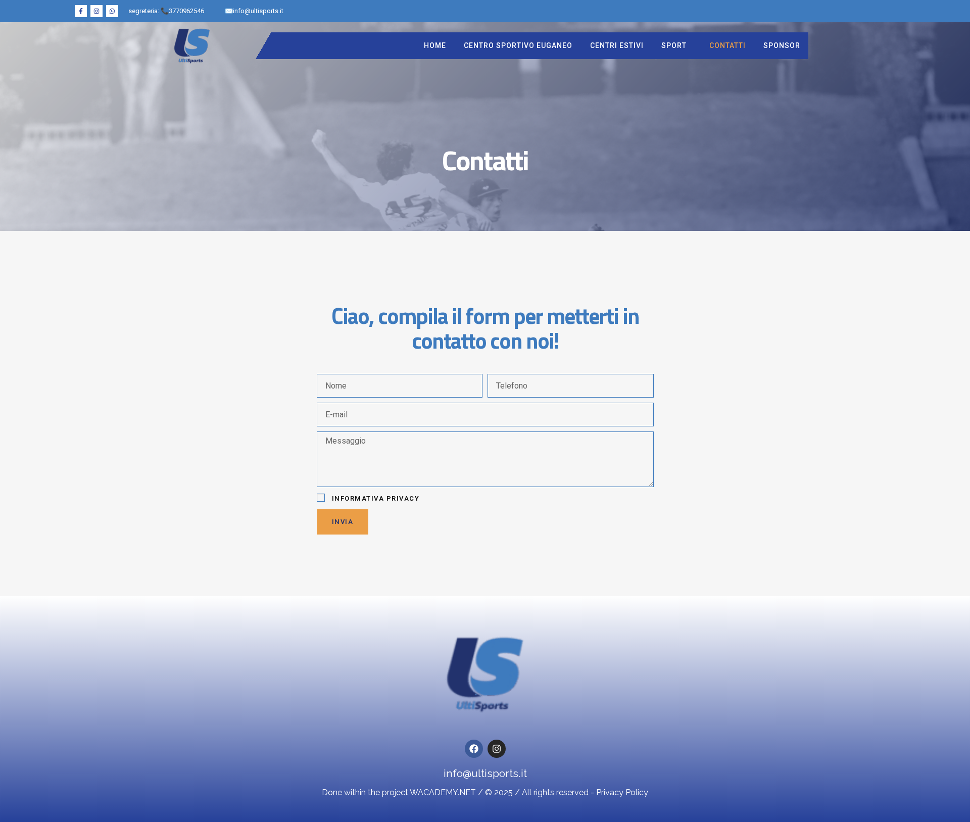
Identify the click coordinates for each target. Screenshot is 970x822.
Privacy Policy (622, 792)
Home (435, 45)
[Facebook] (474, 749)
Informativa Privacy (376, 498)
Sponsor (781, 45)
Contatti (727, 45)
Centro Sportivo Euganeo (518, 45)
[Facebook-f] (81, 11)
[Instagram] (96, 11)
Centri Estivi (617, 45)
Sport (674, 45)
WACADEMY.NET (443, 792)
